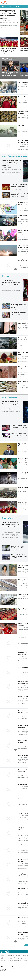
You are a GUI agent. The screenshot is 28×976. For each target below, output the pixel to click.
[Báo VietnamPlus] (2, 53)
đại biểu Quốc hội (19, 955)
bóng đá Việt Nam (4, 957)
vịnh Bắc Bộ (25, 955)
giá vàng (12, 955)
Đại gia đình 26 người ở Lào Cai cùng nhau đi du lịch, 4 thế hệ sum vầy (18, 306)
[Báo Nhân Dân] (12, 189)
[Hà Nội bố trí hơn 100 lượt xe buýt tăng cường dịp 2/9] (8, 643)
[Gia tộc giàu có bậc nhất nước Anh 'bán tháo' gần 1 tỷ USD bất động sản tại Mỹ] (8, 864)
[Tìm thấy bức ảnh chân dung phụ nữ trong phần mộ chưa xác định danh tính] (8, 570)
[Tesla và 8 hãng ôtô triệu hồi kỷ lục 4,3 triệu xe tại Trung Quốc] (8, 672)
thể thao (18, 958)
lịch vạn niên (15, 962)
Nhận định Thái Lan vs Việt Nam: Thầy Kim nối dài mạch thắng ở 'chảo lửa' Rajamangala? (8, 50)
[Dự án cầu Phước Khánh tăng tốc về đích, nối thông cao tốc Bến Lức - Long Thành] (8, 730)
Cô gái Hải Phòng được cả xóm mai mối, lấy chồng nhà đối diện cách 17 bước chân (11, 283)
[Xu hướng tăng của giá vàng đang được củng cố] (6, 195)
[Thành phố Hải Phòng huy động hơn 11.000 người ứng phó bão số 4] (8, 599)
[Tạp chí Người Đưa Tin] (19, 640)
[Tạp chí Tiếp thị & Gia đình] (19, 757)
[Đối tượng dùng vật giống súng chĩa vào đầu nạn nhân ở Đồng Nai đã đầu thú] (8, 372)
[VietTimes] (19, 249)
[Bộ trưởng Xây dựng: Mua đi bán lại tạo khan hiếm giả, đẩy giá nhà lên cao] (8, 449)
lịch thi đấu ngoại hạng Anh (6, 960)
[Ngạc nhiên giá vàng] (8, 614)
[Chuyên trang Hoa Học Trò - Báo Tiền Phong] (19, 744)
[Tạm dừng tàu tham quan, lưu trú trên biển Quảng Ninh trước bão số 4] (8, 220)
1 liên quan (19, 559)
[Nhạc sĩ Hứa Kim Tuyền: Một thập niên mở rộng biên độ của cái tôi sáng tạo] (8, 745)
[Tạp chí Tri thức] (3, 167)
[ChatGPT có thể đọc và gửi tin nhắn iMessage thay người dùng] (6, 428)
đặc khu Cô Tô (20, 960)
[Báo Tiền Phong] (19, 144)
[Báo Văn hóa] (19, 685)
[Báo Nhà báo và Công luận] (20, 475)
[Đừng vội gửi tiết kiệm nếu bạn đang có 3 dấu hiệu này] (8, 760)
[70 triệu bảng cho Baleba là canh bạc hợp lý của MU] (8, 818)
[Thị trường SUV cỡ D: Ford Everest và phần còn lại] (6, 548)
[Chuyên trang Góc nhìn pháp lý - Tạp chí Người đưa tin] (3, 77)
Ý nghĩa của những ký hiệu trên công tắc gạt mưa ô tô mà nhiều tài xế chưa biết (10, 525)
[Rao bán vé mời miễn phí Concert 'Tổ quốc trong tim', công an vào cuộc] (8, 357)
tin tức (22, 958)
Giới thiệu (1, 968)
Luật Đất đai (9, 962)
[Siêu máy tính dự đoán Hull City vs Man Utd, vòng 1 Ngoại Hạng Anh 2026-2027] (8, 628)
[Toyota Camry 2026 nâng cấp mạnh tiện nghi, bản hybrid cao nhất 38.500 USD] (6, 557)
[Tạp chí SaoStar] (21, 77)
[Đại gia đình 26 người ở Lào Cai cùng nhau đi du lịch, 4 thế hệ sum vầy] (6, 306)
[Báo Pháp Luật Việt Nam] (19, 729)
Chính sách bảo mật (3, 970)
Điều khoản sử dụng (3, 969)
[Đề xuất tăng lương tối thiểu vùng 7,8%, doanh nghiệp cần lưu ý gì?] (8, 923)
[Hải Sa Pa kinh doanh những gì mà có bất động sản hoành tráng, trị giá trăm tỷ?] (8, 235)
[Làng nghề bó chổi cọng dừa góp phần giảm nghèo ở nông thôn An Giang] (8, 386)
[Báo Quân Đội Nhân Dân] (20, 489)
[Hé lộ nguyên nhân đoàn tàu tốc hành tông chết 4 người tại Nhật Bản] (8, 585)
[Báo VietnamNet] (1, 20)
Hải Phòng (2, 955)
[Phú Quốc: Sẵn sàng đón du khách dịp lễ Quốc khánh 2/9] (8, 908)
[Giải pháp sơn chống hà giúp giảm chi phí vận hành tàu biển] (8, 804)
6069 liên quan (20, 189)
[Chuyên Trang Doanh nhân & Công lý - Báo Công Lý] (12, 559)
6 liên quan (18, 436)
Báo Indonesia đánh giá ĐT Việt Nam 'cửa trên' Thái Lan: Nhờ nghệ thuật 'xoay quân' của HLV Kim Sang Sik (10, 74)
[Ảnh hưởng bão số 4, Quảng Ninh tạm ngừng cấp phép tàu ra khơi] (8, 789)
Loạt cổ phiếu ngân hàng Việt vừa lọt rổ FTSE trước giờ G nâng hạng (11, 163)
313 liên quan (11, 406)
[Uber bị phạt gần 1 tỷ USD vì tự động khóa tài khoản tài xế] (8, 701)
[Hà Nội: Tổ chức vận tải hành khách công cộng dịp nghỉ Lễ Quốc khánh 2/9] (8, 833)
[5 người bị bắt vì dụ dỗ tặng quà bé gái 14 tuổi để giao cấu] (8, 328)
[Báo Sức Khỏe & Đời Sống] (19, 341)
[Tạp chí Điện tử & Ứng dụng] (3, 406)
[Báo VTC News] (21, 52)
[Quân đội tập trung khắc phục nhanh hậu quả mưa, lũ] (8, 492)
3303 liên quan (10, 77)
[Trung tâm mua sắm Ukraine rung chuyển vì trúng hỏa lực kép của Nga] (8, 87)
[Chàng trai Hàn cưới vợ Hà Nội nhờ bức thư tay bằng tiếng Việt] (8, 102)
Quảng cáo (1, 971)
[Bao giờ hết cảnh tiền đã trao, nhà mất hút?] (8, 850)
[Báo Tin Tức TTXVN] (12, 436)
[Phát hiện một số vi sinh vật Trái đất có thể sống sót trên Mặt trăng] (8, 478)
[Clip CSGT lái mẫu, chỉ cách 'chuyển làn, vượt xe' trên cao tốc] (8, 131)
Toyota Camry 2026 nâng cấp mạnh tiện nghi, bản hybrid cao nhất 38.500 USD (19, 556)
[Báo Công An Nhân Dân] (20, 460)
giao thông (8, 955)
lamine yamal (3, 962)
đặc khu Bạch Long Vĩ (4, 958)
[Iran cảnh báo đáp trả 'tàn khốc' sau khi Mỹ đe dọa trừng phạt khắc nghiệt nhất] (8, 775)
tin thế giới (14, 960)
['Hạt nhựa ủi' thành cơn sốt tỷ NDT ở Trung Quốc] (6, 315)
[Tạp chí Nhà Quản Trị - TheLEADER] (19, 656)
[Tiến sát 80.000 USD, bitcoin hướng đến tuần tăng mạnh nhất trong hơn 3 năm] (8, 116)
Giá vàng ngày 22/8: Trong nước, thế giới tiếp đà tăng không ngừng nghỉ (19, 186)
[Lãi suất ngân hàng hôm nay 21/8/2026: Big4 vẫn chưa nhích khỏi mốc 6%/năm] (8, 937)
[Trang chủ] (4, 2)
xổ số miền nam (22, 962)
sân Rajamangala (19, 957)
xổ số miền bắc (12, 958)
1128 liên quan (21, 196)
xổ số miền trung (12, 957)
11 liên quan (9, 167)
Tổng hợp (13, 968)
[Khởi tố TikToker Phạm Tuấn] (8, 265)
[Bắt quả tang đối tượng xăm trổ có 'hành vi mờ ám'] (8, 893)
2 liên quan (8, 20)
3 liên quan (26, 219)
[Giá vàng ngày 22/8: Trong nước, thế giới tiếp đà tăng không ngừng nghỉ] (6, 187)
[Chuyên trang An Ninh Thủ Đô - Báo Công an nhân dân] (19, 262)
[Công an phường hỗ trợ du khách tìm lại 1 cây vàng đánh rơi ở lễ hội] (8, 463)
